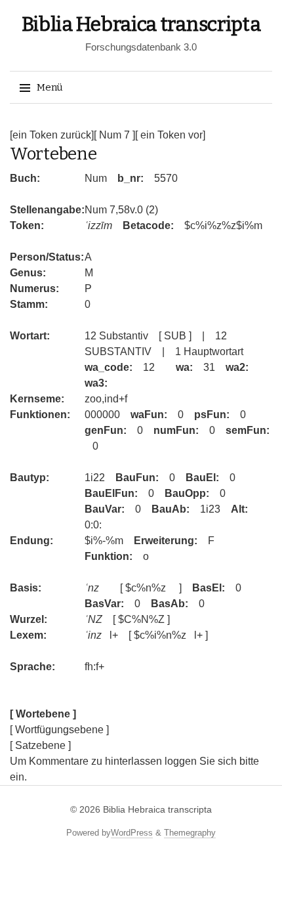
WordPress (132, 833)
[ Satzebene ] (40, 745)
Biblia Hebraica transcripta (141, 24)
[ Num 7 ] (114, 134)
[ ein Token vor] (170, 134)
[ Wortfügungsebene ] (59, 729)
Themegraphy (190, 833)
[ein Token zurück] (52, 134)
